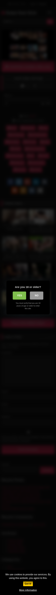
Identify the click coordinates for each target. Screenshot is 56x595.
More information (28, 590)
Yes (19, 295)
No (36, 295)
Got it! (28, 583)
